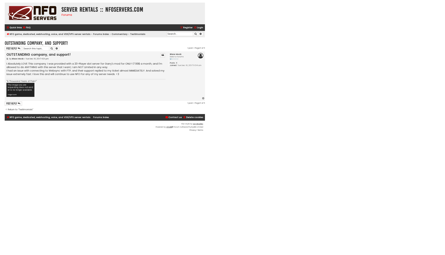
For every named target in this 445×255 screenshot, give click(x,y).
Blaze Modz (175, 54)
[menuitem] (26, 27)
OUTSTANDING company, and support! (36, 43)
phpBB (169, 127)
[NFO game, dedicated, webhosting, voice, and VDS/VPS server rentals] (32, 13)
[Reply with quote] (162, 55)
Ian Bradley (198, 124)
